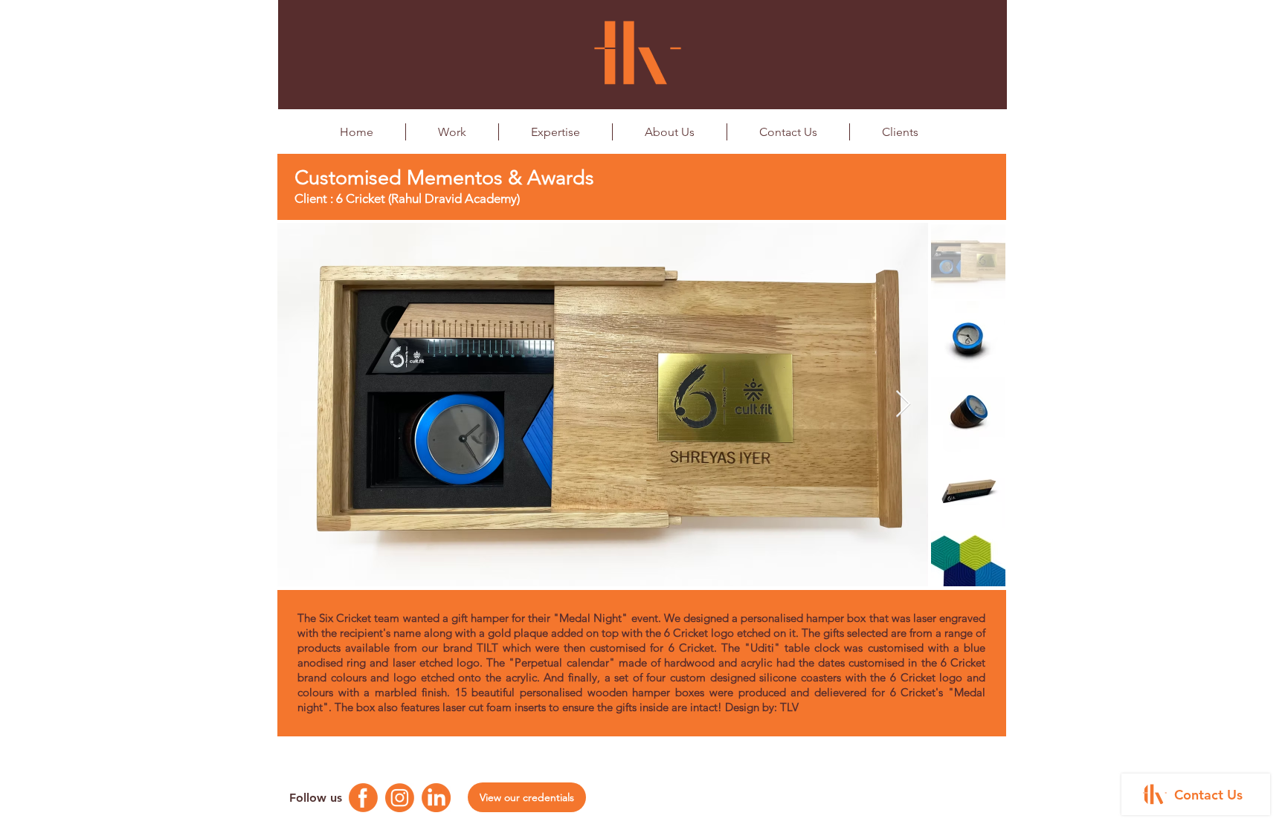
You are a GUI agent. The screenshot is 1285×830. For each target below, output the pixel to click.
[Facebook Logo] (363, 797)
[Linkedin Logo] (436, 797)
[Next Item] (903, 404)
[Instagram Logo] (399, 797)
